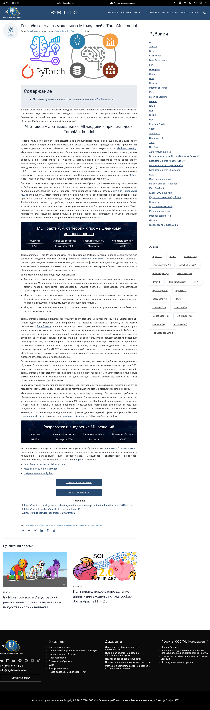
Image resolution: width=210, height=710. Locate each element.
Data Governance (158, 60)
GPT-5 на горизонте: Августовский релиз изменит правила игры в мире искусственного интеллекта (32, 602)
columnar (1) (159, 324)
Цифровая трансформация (163, 225)
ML (55, 525)
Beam (152, 51)
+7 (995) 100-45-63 (11, 3)
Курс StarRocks (157, 188)
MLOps (24, 194)
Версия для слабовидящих (125, 3)
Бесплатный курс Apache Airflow (166, 160)
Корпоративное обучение (63, 654)
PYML (35, 246)
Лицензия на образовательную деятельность (122, 648)
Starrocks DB (156, 138)
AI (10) (173, 256)
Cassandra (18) (160, 299)
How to (153, 83)
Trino (152, 142)
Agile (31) (157, 256)
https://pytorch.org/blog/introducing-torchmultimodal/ (52, 509)
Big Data (79, 459)
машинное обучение (74, 416)
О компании (188, 12)
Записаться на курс (78, 492)
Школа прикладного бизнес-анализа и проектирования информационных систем (184, 651)
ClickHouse (155, 55)
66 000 (122, 246)
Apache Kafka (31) (188, 265)
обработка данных (93, 525)
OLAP (152, 119)
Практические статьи (160, 206)
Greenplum (154, 69)
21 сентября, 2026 (64, 246)
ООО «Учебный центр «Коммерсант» (108, 700)
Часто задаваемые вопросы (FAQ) (67, 672)
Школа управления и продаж (177, 662)
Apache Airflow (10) (162, 265)
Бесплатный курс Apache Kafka (166, 165)
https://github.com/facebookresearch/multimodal (49, 512)
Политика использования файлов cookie (128, 662)
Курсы (125, 12)
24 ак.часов (93, 246)
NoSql (152, 115)
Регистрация (170, 12)
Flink (151, 65)
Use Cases (154, 147)
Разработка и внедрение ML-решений (78, 427)
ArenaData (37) (184, 273)
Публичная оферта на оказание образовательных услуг (122, 654)
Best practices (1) (177, 282)
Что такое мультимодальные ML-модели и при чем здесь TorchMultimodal (73, 99)
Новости (154, 202)
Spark (152, 128)
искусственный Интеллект (163, 183)
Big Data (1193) (160, 290)
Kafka (152, 92)
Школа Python (168, 647)
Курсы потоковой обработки (165, 197)
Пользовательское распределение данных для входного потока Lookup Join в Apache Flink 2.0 (102, 596)
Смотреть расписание (79, 482)
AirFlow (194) (190, 256)
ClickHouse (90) (184, 316)
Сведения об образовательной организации (73, 650)
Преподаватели (57, 657)
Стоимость (152, 12)
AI (150, 42)
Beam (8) (157, 282)
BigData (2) (181, 290)
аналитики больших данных (121, 448)
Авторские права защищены (47, 700)
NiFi (151, 110)
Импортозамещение (160, 179)
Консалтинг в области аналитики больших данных (184, 657)
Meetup (153, 101)
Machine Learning (62, 31)
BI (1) (196, 282)
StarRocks (154, 133)
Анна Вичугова (34, 31)
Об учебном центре (59, 647)
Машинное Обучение (74, 525)
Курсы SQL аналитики (161, 192)
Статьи (153, 220)
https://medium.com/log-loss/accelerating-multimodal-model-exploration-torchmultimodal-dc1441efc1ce (78, 505)
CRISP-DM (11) (180, 324)
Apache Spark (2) (161, 273)
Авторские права (58, 668)
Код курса (35, 241)
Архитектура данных (160, 151)
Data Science (44, 326)
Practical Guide (157, 124)
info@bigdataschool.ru (64, 3)
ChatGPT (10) (159, 307)
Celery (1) (179, 299)
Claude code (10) (161, 316)
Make (132, 175)
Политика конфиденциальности (123, 658)
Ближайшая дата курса (64, 241)
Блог (137, 12)
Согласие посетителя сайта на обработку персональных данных (127, 667)
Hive (151, 78)
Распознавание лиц (160, 211)
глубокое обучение (92, 258)
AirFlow (153, 46)
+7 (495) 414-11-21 (64, 12)
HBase (152, 74)
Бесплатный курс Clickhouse (164, 170)
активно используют (125, 191)
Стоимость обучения (122, 241)
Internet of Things (158, 87)
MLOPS (35, 439)
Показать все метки (163, 333)
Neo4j (152, 106)
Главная (113, 12)
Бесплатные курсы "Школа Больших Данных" (174, 156)
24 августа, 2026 (64, 439)
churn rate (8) (180, 307)
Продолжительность (93, 241)
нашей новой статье (34, 416)
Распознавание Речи (160, 215)
